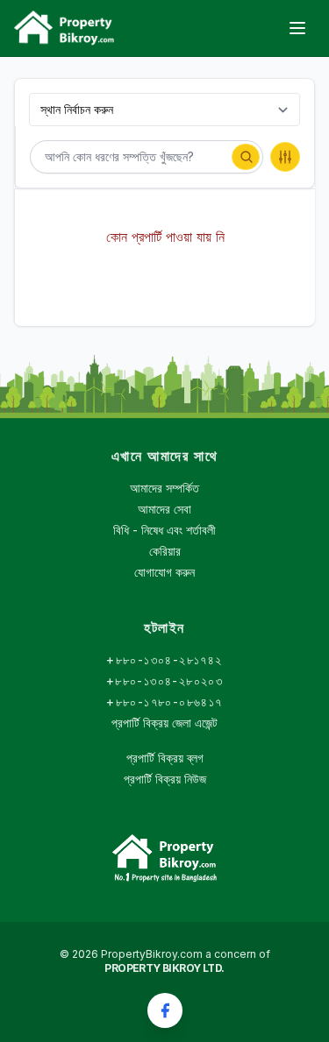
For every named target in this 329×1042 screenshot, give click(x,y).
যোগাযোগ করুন (164, 571)
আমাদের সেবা (164, 508)
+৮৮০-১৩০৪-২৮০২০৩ (164, 680)
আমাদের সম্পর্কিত (164, 487)
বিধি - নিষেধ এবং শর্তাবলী (164, 529)
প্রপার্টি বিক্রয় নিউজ (165, 778)
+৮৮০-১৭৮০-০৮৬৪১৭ (164, 701)
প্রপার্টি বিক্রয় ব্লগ (165, 757)
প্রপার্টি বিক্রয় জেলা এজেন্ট (164, 722)
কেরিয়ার (165, 550)
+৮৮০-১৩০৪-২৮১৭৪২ (164, 659)
